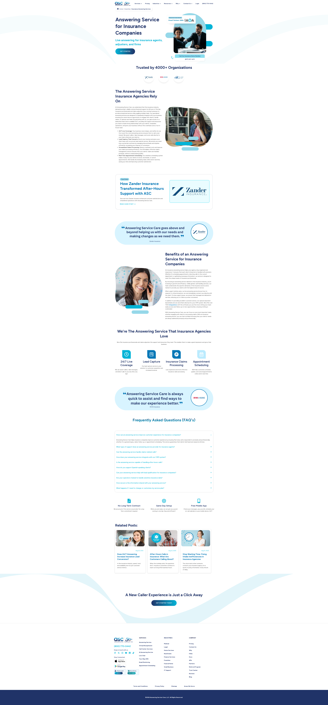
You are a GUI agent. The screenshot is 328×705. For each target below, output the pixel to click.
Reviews (191, 673)
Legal (166, 647)
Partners (192, 663)
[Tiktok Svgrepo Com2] (133, 653)
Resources (167, 3)
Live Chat (142, 655)
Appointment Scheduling (147, 665)
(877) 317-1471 (190, 59)
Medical (166, 643)
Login (197, 3)
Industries (156, 3)
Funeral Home (168, 663)
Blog (190, 677)
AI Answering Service (146, 652)
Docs (190, 657)
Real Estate (167, 653)
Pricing (147, 3)
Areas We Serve (189, 686)
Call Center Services (146, 649)
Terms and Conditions (140, 686)
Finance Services (169, 657)
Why (177, 3)
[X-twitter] (119, 653)
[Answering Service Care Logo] (123, 3)
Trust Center (193, 670)
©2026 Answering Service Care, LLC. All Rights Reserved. (164, 697)
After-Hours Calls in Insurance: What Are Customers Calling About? (162, 556)
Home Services (169, 650)
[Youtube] (126, 653)
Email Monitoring (144, 662)
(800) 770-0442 (207, 3)
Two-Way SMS (143, 659)
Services (137, 3)
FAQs (191, 653)
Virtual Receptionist (145, 645)
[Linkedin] (130, 653)
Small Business (168, 667)
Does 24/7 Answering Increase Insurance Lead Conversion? (128, 556)
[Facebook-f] (115, 653)
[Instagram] (122, 653)
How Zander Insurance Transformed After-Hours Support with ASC (142, 188)
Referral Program (195, 667)
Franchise (167, 660)
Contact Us (187, 3)
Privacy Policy (159, 686)
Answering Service (145, 642)
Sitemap (174, 686)
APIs (190, 660)
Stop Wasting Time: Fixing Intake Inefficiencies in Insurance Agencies (195, 556)
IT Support (167, 670)
